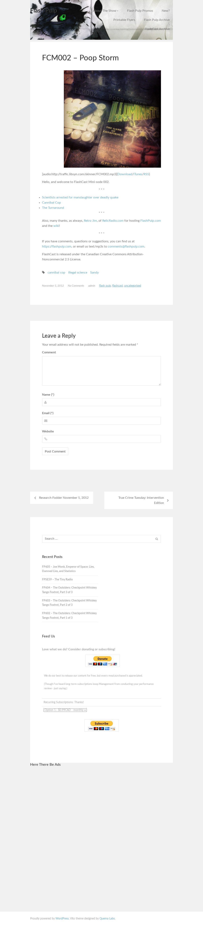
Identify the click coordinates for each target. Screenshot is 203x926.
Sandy (94, 272)
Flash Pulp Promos (140, 10)
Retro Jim (90, 220)
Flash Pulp (43, 11)
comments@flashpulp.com (126, 246)
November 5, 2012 (53, 285)
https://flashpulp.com (56, 246)
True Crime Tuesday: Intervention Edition (141, 500)
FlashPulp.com (150, 220)
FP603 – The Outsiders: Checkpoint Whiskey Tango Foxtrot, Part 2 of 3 (69, 603)
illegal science (77, 272)
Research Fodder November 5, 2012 (64, 497)
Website (48, 431)
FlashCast (117, 285)
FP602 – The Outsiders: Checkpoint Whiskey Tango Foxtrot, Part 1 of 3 (69, 615)
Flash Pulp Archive (157, 19)
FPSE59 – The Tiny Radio (57, 579)
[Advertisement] (71, 830)
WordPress (62, 918)
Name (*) (48, 394)
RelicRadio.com (113, 220)
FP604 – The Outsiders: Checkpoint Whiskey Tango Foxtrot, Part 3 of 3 (69, 590)
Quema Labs (107, 918)
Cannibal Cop (51, 202)
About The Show (104, 10)
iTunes (137, 174)
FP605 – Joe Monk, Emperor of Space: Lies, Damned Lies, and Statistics (68, 569)
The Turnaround (53, 207)
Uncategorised (132, 285)
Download (125, 174)
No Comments (76, 285)
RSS (146, 174)
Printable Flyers (124, 19)
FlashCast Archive (157, 29)
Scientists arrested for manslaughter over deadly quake (80, 197)
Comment (49, 352)
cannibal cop (56, 272)
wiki (56, 225)
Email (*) (47, 413)
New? (166, 10)
